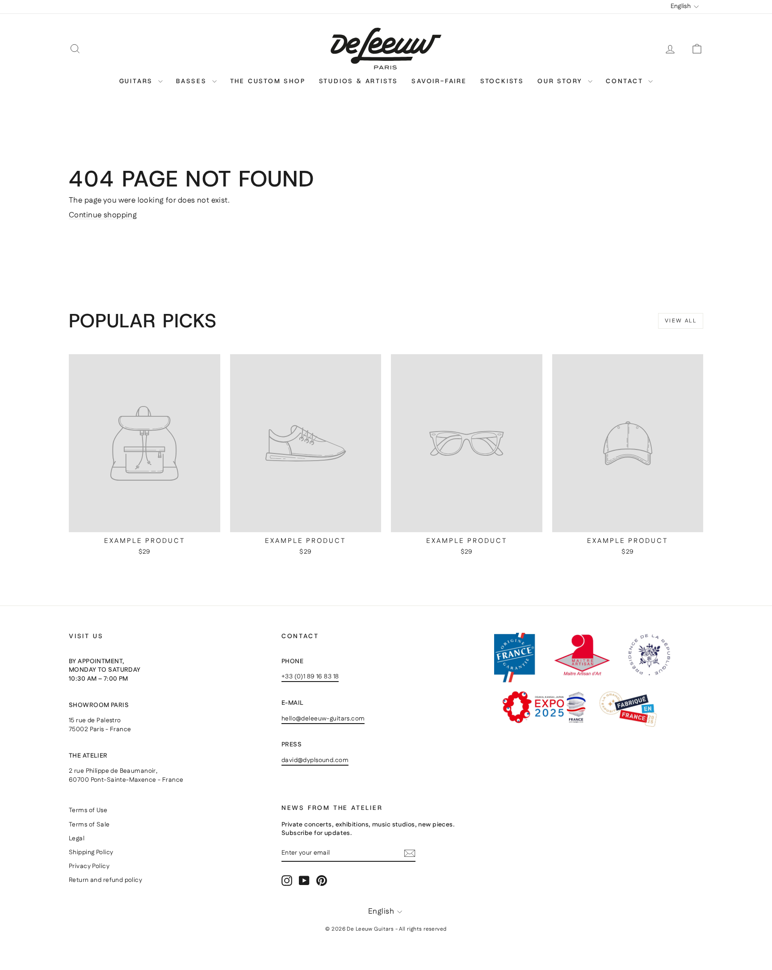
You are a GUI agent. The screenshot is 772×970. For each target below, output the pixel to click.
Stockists (502, 81)
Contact (626, 81)
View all (680, 321)
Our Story (561, 81)
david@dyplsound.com (314, 760)
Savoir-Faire (439, 81)
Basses (193, 81)
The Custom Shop (268, 81)
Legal (76, 838)
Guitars (137, 81)
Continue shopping (103, 215)
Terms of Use (88, 810)
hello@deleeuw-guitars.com (323, 718)
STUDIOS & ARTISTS (359, 81)
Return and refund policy (105, 880)
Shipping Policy (91, 852)
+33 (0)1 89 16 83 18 (310, 676)
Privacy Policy (89, 866)
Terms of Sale (89, 824)
